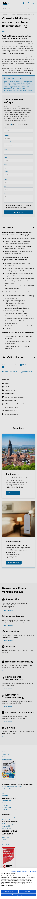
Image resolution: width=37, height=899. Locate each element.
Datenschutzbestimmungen (19, 871)
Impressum (32, 871)
